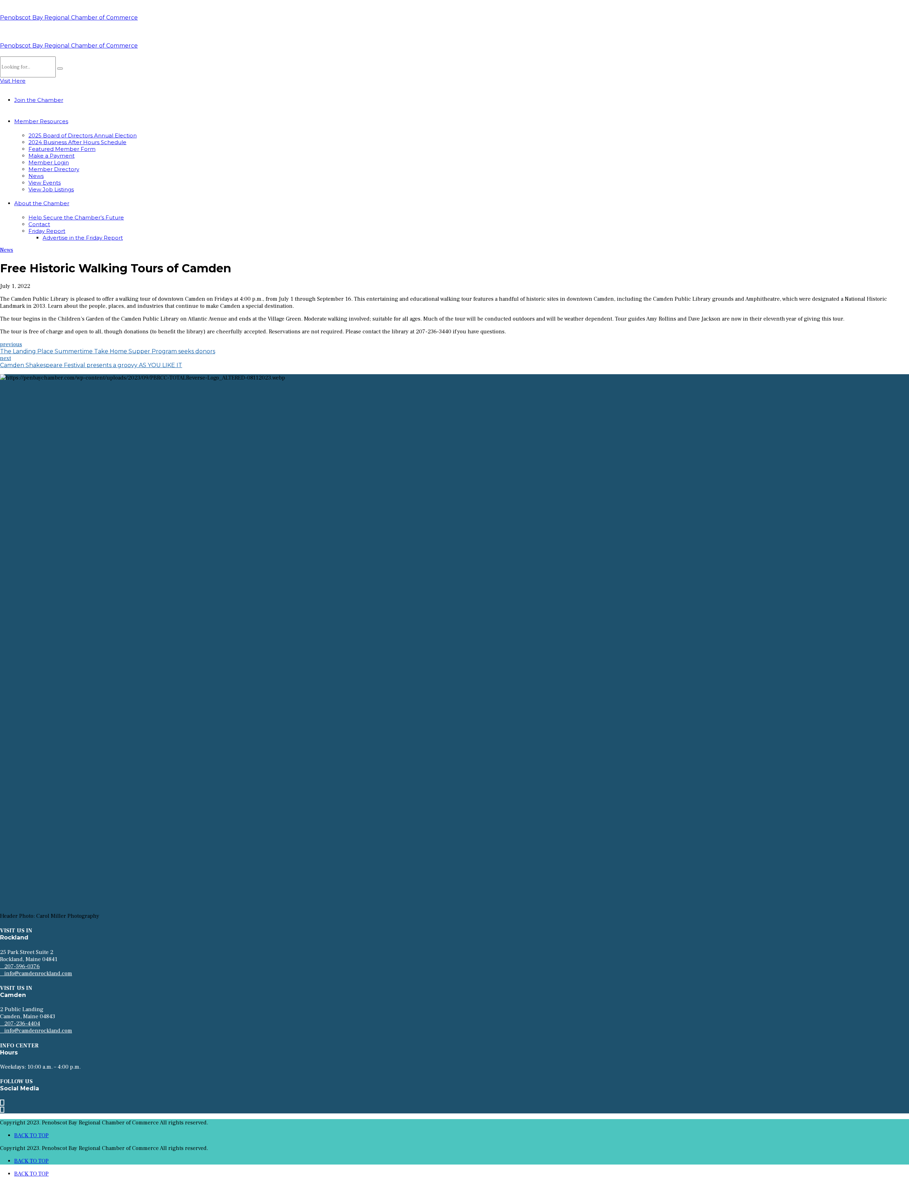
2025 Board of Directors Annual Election (82, 135)
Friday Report (46, 231)
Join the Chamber (38, 100)
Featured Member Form (62, 149)
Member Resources (41, 121)
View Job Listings (51, 189)
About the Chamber (41, 203)
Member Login (48, 162)
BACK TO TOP (31, 1135)
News (36, 176)
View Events (44, 182)
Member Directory (53, 169)
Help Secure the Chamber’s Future (76, 217)
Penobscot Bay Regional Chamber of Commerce (69, 17)
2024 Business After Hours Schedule (77, 142)
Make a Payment (51, 155)
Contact (39, 224)
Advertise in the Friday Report (83, 237)
